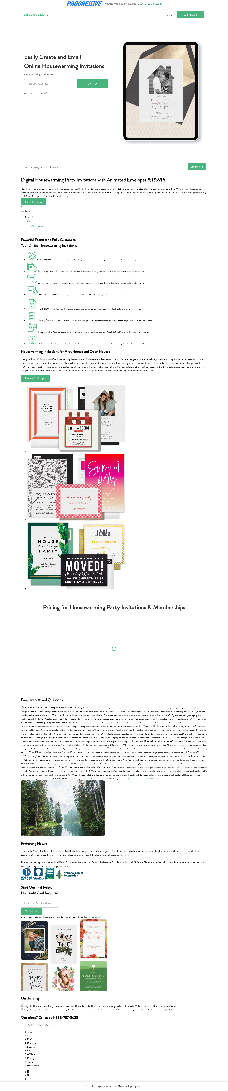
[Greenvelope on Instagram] (28, 1079)
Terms (30, 1062)
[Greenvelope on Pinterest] (28, 1075)
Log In (169, 15)
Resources (32, 1043)
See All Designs (33, 202)
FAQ (29, 1039)
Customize (37, 226)
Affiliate (31, 1054)
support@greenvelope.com (131, 778)
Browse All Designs (35, 378)
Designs (31, 1047)
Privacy (30, 1058)
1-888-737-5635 (151, 778)
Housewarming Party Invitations (40, 167)
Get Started (190, 15)
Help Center (33, 1065)
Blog (29, 1050)
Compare (31, 1036)
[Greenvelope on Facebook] (28, 1072)
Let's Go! (93, 83)
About (30, 1032)
